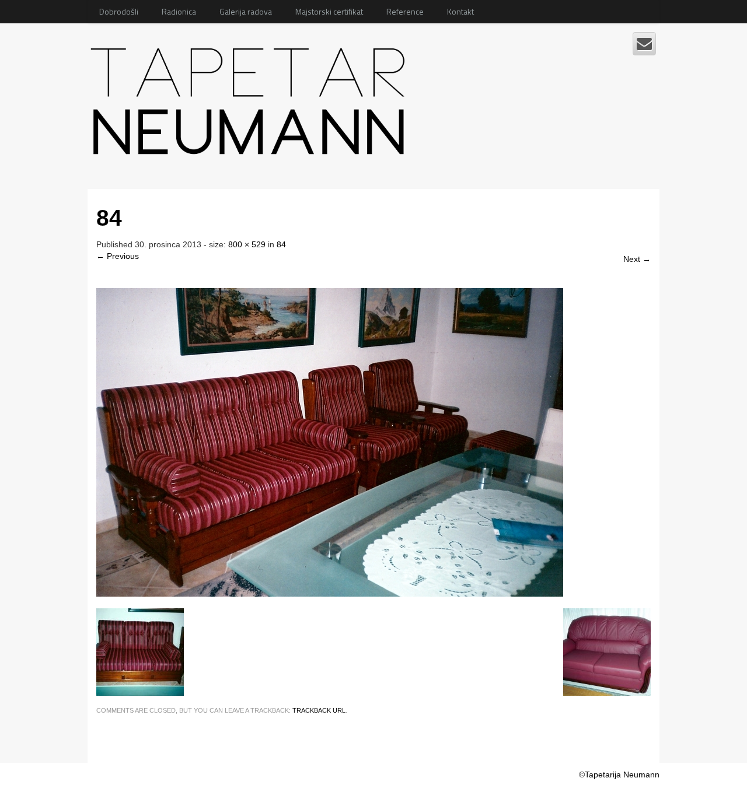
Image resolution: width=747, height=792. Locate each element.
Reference (405, 11)
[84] (329, 442)
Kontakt (460, 11)
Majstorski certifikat (329, 11)
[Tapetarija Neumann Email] (644, 43)
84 (281, 244)
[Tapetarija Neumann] (251, 96)
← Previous (117, 256)
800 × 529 (247, 244)
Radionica (179, 11)
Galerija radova (245, 11)
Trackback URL (318, 710)
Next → (637, 259)
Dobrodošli (118, 11)
